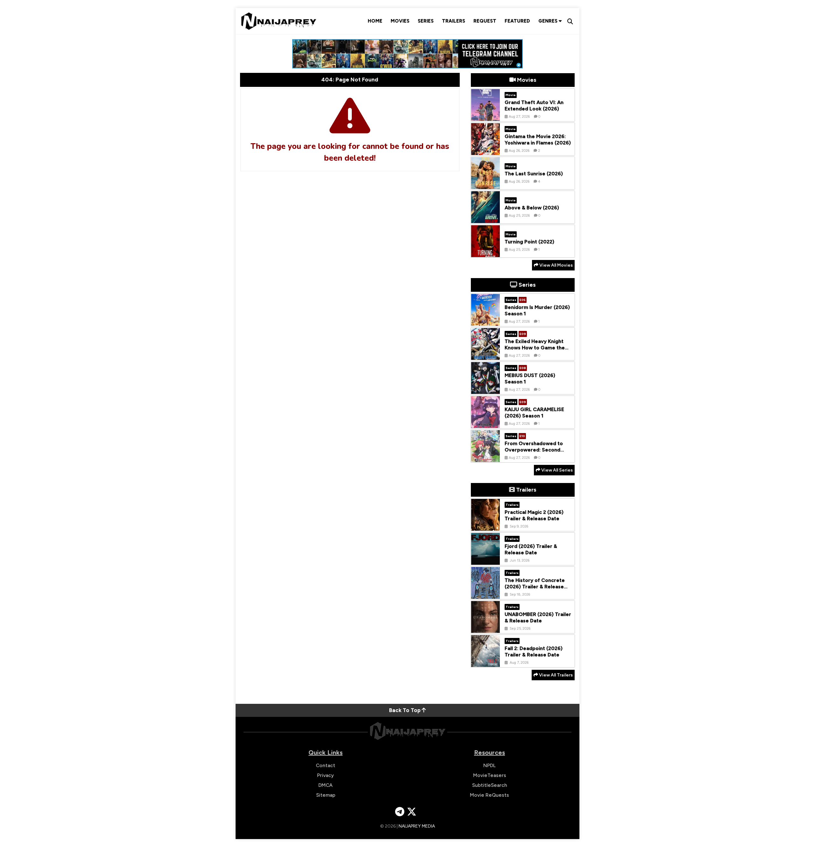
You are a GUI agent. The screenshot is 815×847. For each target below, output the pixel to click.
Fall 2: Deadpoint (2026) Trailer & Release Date (534, 651)
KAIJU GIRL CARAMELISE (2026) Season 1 (534, 412)
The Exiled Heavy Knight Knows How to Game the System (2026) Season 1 (535, 348)
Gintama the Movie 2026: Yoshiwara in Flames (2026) (538, 139)
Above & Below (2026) (532, 208)
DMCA (325, 785)
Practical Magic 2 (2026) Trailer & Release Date (534, 515)
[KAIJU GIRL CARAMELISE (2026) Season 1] (485, 423)
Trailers (453, 21)
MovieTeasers (489, 775)
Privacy (325, 775)
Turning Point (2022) (529, 242)
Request (484, 21)
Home (375, 21)
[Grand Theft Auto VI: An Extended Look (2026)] (485, 116)
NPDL (489, 765)
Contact (325, 765)
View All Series (556, 470)
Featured (517, 21)
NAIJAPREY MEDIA (417, 826)
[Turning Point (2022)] (485, 252)
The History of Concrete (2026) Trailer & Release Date (535, 587)
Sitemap (325, 795)
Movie (511, 95)
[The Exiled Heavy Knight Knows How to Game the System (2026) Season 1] (485, 355)
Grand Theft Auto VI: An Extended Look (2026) (534, 105)
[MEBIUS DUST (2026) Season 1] (485, 389)
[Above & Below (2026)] (485, 218)
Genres (548, 21)
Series (426, 21)
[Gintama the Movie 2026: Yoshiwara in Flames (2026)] (485, 150)
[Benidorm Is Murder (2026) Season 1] (485, 321)
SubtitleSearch (489, 785)
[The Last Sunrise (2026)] (485, 184)
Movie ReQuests (489, 795)
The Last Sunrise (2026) (534, 174)
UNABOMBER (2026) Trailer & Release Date (538, 617)
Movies (400, 21)
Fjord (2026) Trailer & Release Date (531, 549)
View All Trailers (555, 675)
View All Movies (555, 265)
